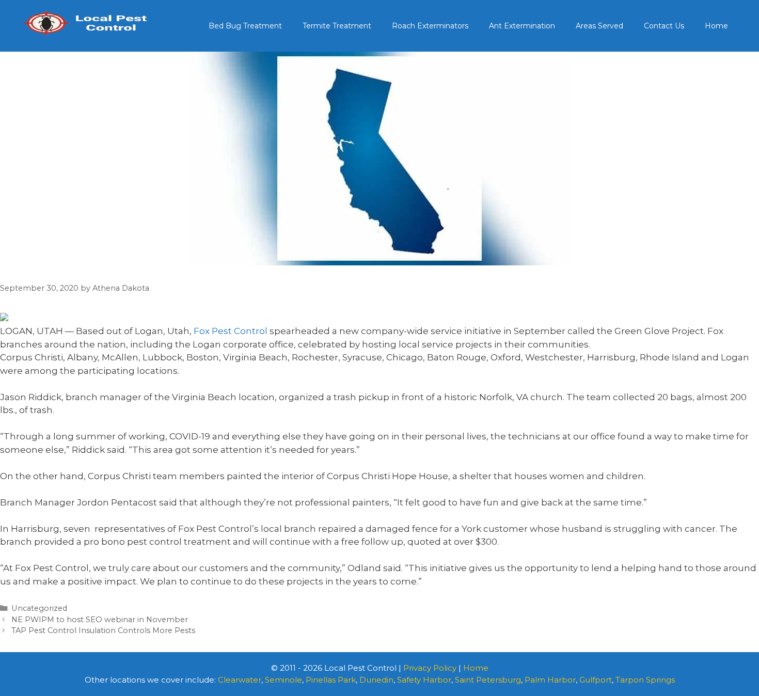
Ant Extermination (522, 25)
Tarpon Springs (645, 680)
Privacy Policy (429, 668)
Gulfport (595, 680)
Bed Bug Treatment (245, 25)
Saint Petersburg (488, 680)
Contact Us (664, 25)
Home (716, 25)
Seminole (283, 680)
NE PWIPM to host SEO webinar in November (99, 619)
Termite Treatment (337, 25)
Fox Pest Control (230, 331)
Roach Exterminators (430, 25)
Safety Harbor (424, 680)
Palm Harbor (550, 680)
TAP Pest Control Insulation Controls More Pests (103, 630)
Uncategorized (39, 608)
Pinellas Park (331, 680)
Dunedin (376, 680)
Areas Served (599, 25)
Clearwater (239, 680)
